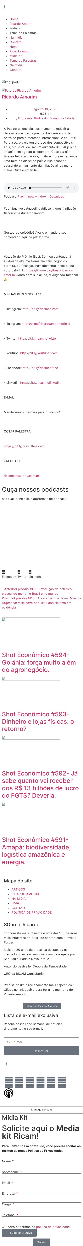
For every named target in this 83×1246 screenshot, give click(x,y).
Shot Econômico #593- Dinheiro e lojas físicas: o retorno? (38, 721)
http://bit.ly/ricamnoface (40, 368)
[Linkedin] (9, 1082)
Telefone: (9, 1214)
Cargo (7, 1204)
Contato (16, 42)
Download (56, 196)
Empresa (9, 1193)
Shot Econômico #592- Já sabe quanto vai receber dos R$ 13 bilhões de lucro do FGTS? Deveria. (40, 784)
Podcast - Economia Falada (54, 118)
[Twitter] (40, 1082)
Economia (25, 118)
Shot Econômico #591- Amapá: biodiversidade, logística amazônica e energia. (36, 851)
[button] (9, 574)
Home (14, 19)
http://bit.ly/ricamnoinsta (40, 309)
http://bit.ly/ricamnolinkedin (40, 382)
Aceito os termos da (37, 1227)
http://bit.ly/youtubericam (39, 353)
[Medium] (62, 1082)
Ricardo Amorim (21, 24)
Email (6, 1182)
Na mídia (16, 37)
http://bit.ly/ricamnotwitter (37, 338)
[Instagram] (19, 1082)
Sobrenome (11, 1171)
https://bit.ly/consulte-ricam (24, 446)
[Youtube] (51, 1082)
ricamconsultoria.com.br (21, 476)
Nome (7, 1161)
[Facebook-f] (30, 1082)
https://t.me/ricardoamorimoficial (46, 324)
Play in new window (32, 196)
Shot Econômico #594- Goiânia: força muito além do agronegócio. (39, 662)
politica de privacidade (53, 1227)
